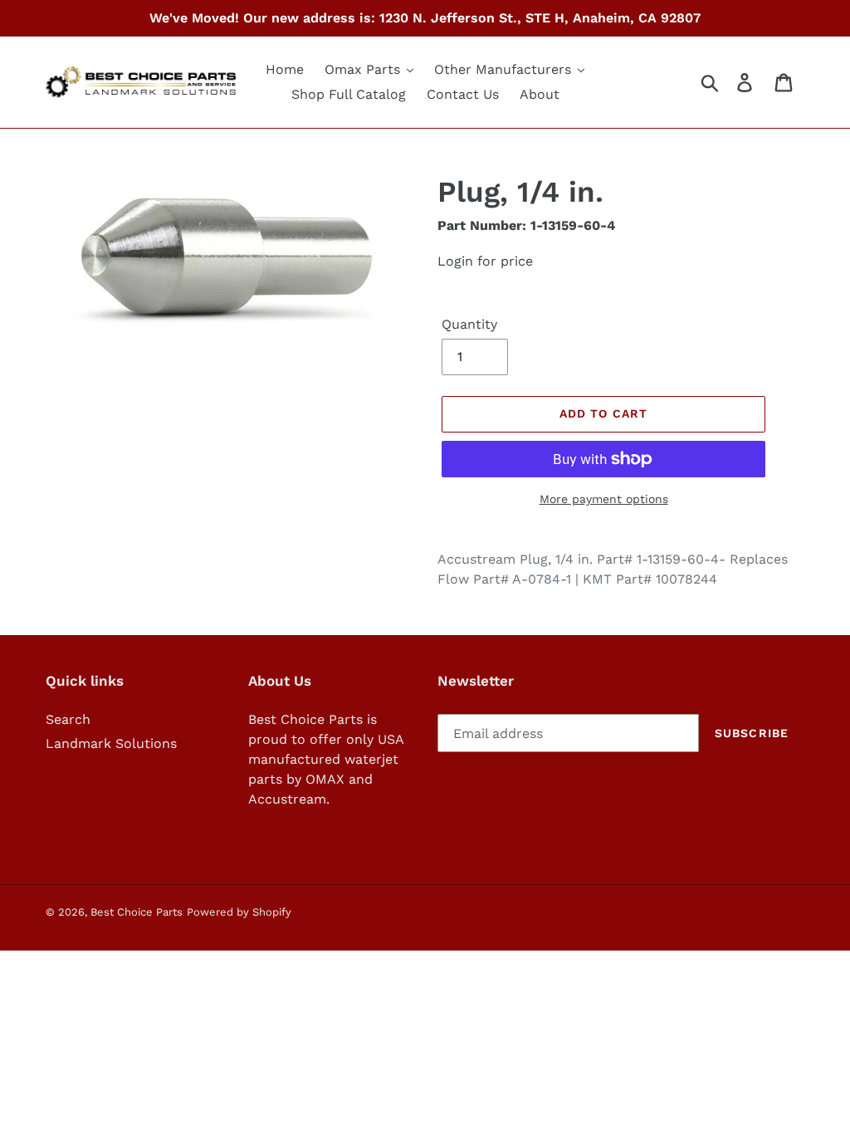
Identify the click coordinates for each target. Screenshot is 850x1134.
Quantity (469, 324)
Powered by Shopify (239, 912)
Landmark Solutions (111, 743)
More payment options (604, 499)
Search (68, 719)
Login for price (485, 261)
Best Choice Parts (136, 912)
